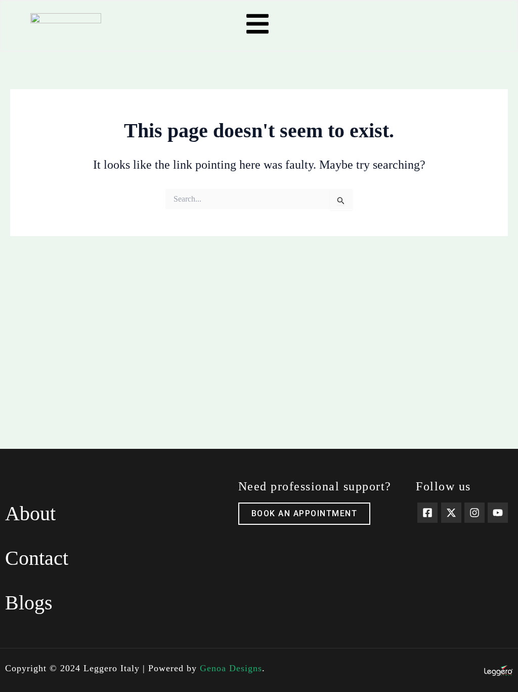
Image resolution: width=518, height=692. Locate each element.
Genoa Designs (231, 668)
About (30, 513)
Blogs (29, 602)
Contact (36, 558)
